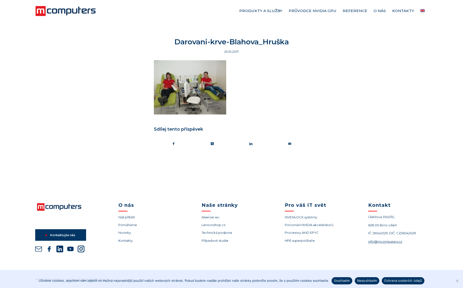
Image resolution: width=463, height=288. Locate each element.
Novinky (124, 232)
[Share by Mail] (290, 144)
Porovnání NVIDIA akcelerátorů (309, 225)
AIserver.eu (210, 217)
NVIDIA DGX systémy (301, 217)
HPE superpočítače (300, 240)
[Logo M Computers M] (71, 10)
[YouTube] (70, 250)
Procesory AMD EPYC (302, 232)
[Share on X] (212, 144)
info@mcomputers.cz (385, 241)
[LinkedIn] (59, 250)
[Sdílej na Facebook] (173, 144)
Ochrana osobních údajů (403, 280)
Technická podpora (217, 232)
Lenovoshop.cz (213, 225)
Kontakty (125, 240)
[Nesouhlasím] (457, 280)
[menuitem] (261, 10)
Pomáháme (127, 225)
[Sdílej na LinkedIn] (251, 144)
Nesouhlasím (367, 280)
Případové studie (215, 240)
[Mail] (38, 250)
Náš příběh (126, 217)
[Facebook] (49, 250)
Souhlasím (342, 280)
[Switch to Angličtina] (422, 10)
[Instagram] (81, 250)
